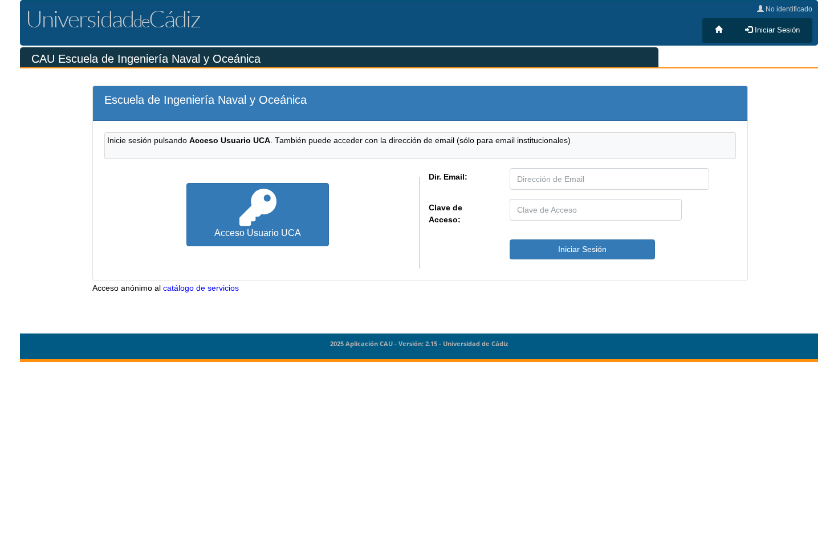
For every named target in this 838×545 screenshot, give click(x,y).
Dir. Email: (448, 176)
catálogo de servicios (201, 288)
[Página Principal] (718, 30)
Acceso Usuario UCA (257, 232)
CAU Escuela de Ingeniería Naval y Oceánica (146, 58)
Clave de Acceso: (445, 213)
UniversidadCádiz (113, 18)
